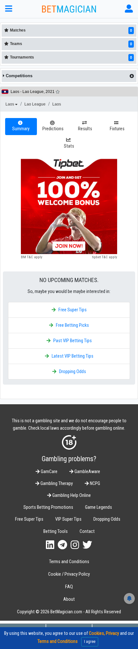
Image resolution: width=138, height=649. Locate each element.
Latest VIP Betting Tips (72, 356)
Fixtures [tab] (117, 129)
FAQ (69, 587)
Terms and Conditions (69, 561)
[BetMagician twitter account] (87, 545)
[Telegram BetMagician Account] (62, 545)
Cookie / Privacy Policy (69, 574)
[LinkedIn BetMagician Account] (50, 545)
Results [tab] (85, 129)
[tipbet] (69, 206)
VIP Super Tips (68, 519)
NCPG (94, 483)
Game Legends (98, 507)
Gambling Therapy (56, 483)
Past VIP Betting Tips (72, 340)
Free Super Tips (72, 310)
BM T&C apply (31, 257)
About (69, 599)
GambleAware (86, 471)
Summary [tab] (21, 129)
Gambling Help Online (71, 495)
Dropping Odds (72, 371)
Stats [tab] (69, 146)
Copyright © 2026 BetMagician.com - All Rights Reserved (69, 612)
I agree (89, 641)
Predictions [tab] (53, 129)
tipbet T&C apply (104, 257)
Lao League (35, 104)
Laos (10, 104)
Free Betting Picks (72, 325)
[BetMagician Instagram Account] (75, 545)
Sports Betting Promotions (48, 507)
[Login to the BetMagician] (129, 9)
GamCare (48, 471)
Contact (87, 531)
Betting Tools (55, 531)
